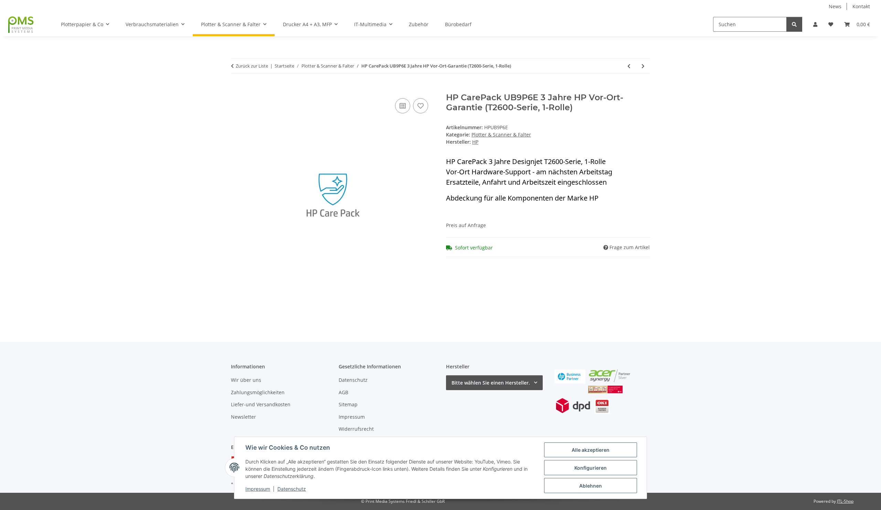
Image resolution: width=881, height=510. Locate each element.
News (835, 6)
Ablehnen (590, 486)
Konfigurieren (590, 468)
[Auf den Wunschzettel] (420, 105)
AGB (343, 392)
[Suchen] (794, 24)
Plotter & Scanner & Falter (501, 134)
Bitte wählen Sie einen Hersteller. (491, 382)
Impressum (257, 489)
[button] (815, 24)
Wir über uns (246, 380)
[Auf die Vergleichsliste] (402, 105)
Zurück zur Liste (252, 66)
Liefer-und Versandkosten (260, 404)
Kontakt (861, 6)
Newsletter (243, 417)
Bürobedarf (458, 24)
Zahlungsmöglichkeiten (258, 392)
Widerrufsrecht (356, 429)
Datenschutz (291, 489)
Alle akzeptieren (590, 450)
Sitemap (348, 404)
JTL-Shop (845, 501)
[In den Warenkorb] (236, 89)
